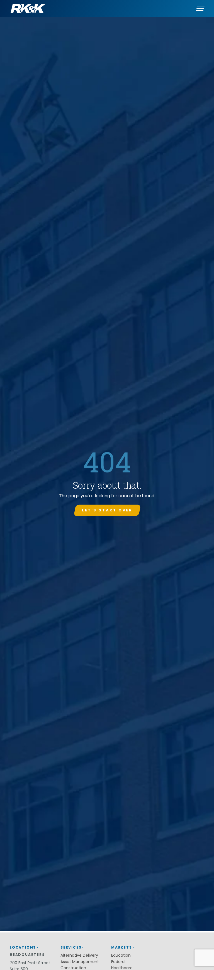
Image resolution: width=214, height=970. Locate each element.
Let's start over (107, 510)
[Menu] (200, 8)
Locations (23, 947)
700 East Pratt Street (30, 963)
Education (121, 955)
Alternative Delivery (79, 955)
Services (70, 947)
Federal (118, 961)
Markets (121, 947)
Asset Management (79, 961)
